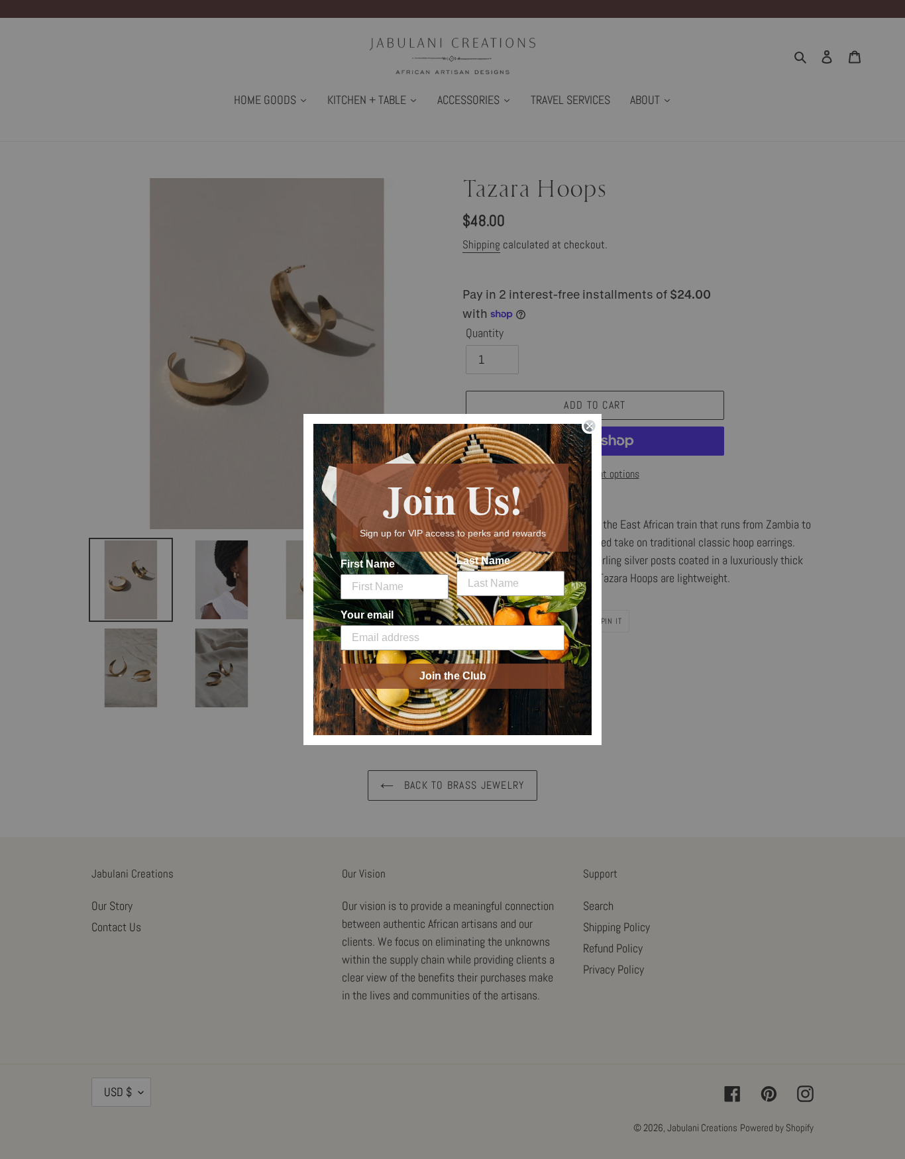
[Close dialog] (589, 425)
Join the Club (452, 675)
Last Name (483, 560)
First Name (368, 564)
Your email (367, 615)
